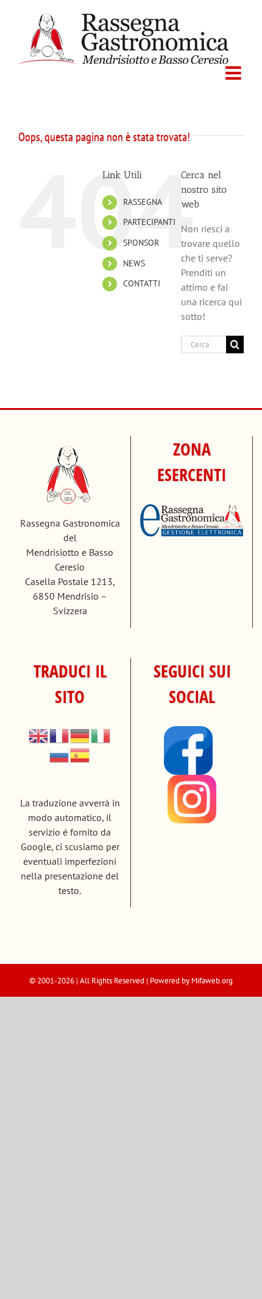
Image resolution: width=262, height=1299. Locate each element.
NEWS (134, 263)
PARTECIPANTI (149, 221)
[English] (39, 735)
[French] (59, 735)
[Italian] (101, 735)
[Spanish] (80, 754)
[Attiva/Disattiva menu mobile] (234, 73)
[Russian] (59, 754)
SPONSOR (141, 242)
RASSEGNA (142, 201)
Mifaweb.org (212, 980)
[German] (80, 735)
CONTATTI (141, 283)
